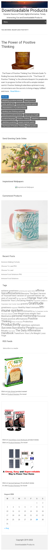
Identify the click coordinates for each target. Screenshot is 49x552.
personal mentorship (24, 315)
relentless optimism (39, 118)
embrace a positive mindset (12, 115)
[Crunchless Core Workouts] (14, 437)
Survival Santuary (14, 483)
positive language (8, 118)
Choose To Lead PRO (9, 266)
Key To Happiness (38, 311)
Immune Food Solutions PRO (11, 274)
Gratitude (36, 303)
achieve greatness (10, 290)
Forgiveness (37, 301)
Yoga (3, 335)
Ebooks (5, 97)
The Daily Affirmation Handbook (21, 332)
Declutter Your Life (10, 300)
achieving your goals (25, 291)
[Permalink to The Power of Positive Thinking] (24, 70)
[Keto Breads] (12, 389)
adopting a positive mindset (12, 100)
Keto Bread (11, 391)
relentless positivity (9, 122)
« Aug (6, 528)
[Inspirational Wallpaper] (24, 187)
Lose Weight (19, 313)
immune (35, 307)
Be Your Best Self (22, 298)
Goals (18, 304)
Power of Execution (17, 322)
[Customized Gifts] (24, 249)
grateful (24, 304)
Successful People (23, 327)
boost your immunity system (26, 104)
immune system (22, 309)
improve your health (31, 115)
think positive (32, 126)
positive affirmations (17, 319)
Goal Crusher (12, 304)
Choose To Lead (7, 270)
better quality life (8, 104)
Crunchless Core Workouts (18, 440)
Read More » (15, 91)
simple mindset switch (26, 122)
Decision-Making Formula (10, 262)
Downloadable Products (24, 10)
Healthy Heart (24, 307)
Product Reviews (13, 394)
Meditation (6, 316)
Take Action (11, 331)
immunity (27, 311)
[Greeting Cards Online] (24, 175)
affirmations (13, 293)
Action (33, 291)
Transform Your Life (23, 333)
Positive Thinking (23, 118)
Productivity (10, 324)
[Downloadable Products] (24, 7)
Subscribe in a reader (10, 348)
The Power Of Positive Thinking (13, 126)
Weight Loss (39, 333)
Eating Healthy (26, 300)
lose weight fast (33, 313)
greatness (6, 307)
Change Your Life (37, 298)
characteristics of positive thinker (14, 108)
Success (6, 327)
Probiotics (28, 321)
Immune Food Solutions (9, 278)
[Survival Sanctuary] (21, 480)
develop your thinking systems (13, 111)
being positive (30, 100)
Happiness (14, 308)
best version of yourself (23, 295)
